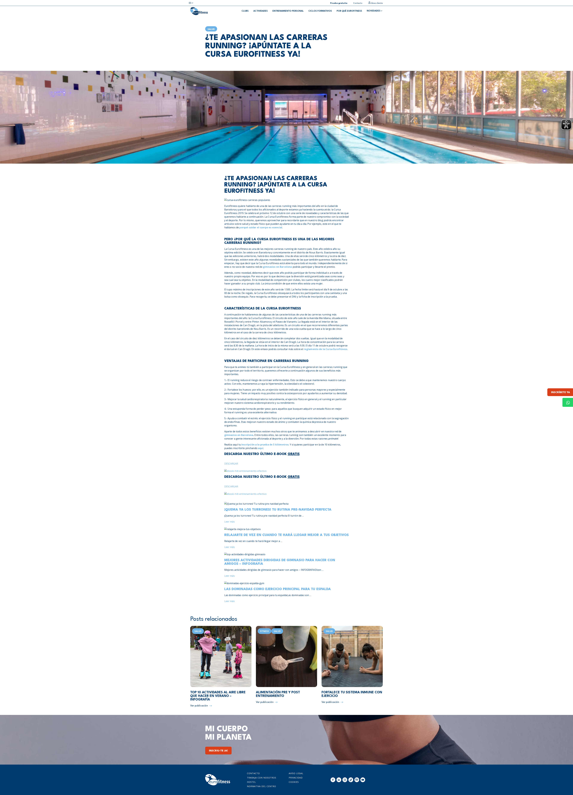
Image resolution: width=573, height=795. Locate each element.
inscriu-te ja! (218, 751)
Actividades (260, 11)
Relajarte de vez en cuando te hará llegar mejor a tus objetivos (286, 535)
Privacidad (296, 777)
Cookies (294, 782)
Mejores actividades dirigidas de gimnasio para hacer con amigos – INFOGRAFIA (279, 562)
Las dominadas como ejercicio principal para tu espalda (277, 589)
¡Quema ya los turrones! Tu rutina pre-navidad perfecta (277, 509)
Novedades (373, 11)
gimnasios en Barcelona (277, 266)
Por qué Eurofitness (349, 11)
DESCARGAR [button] (231, 463)
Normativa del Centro (261, 786)
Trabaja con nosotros (261, 777)
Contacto (253, 773)
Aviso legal (296, 773)
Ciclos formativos (320, 11)
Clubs (245, 11)
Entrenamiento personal (288, 11)
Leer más (229, 521)
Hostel (251, 782)
